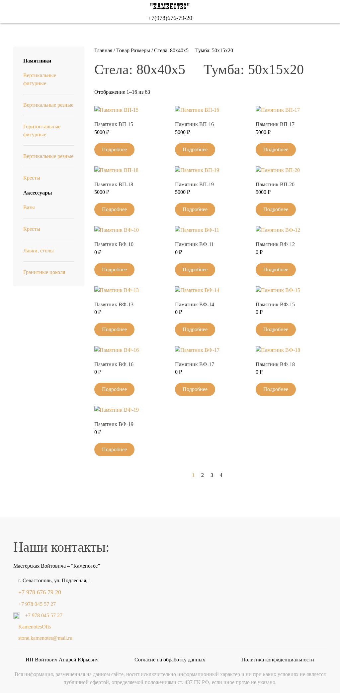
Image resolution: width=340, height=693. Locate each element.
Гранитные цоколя (44, 272)
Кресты (31, 178)
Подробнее (114, 149)
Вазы (29, 207)
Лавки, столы (38, 250)
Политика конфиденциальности (277, 659)
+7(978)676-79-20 (170, 18)
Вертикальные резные (48, 105)
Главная (103, 50)
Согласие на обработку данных (169, 659)
